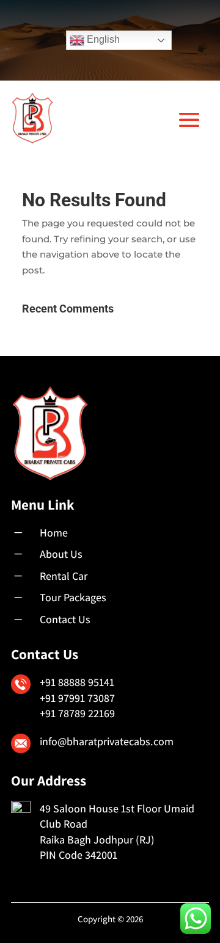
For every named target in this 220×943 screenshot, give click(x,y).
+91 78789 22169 (77, 713)
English (102, 39)
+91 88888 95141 (77, 682)
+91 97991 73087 (77, 698)
